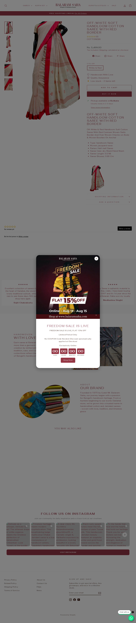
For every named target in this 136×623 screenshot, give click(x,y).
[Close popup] (96, 258)
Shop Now (68, 360)
